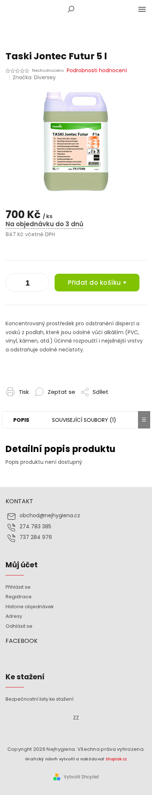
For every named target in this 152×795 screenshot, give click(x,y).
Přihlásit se (18, 587)
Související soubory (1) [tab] (84, 420)
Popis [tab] (21, 420)
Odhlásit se (19, 626)
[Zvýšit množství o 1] (13, 284)
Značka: (34, 77)
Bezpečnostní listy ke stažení (39, 699)
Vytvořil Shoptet (81, 777)
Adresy (14, 616)
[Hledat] (70, 9)
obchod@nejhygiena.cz (50, 515)
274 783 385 (35, 526)
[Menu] (142, 9)
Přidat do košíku (94, 282)
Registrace (19, 596)
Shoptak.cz (116, 759)
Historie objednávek (29, 606)
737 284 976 (36, 537)
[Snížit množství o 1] (42, 284)
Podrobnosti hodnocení (97, 70)
